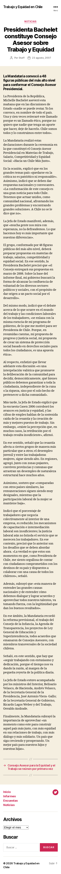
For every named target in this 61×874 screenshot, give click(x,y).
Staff (22, 57)
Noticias (30, 21)
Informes (9, 796)
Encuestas (10, 800)
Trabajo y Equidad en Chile (22, 7)
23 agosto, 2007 (41, 57)
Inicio (7, 792)
